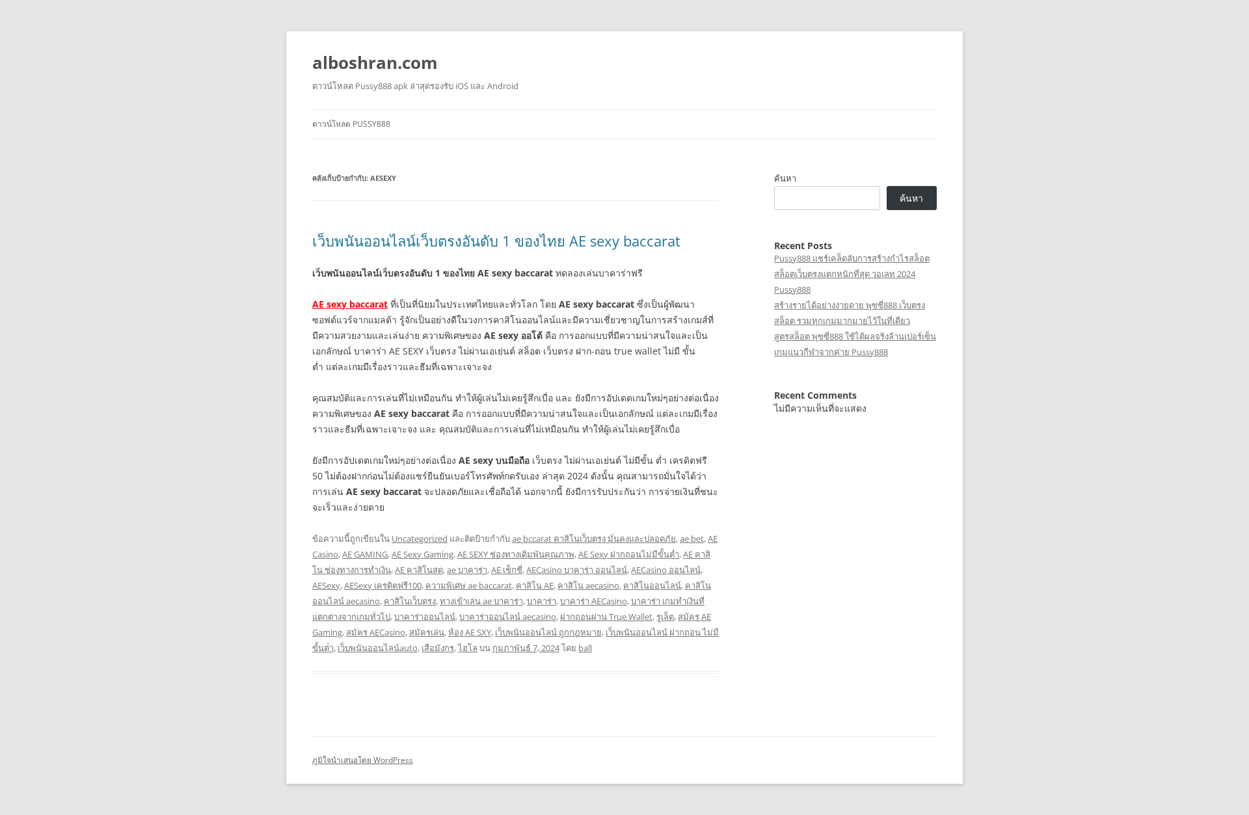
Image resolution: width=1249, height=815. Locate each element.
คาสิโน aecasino (588, 585)
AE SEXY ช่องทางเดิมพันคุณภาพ (515, 554)
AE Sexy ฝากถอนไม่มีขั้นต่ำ (628, 554)
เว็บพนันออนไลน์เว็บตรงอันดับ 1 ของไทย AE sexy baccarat (496, 240)
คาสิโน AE (535, 585)
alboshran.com (375, 62)
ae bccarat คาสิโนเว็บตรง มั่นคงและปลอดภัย (594, 538)
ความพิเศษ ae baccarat (468, 585)
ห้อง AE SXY (469, 632)
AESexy (326, 585)
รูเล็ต (665, 616)
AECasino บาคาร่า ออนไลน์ (576, 570)
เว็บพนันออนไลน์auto (378, 648)
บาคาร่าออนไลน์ (424, 616)
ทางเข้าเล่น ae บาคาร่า (481, 601)
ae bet (692, 538)
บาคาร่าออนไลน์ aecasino (507, 616)
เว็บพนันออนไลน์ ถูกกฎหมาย (548, 632)
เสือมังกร (438, 648)
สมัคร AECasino (375, 632)
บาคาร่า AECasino (593, 601)
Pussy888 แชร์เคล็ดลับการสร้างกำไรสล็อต (852, 258)
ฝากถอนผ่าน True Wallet (606, 616)
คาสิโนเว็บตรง (410, 601)
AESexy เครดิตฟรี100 (383, 585)
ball (585, 648)
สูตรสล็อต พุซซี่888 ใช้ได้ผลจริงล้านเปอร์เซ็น (855, 336)
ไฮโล (467, 648)
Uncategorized (420, 538)
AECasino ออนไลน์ (666, 570)
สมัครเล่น (426, 632)
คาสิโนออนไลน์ (652, 585)
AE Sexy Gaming (422, 554)
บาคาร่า (541, 601)
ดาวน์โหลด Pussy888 (351, 123)
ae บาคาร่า (467, 570)
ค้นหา (785, 178)
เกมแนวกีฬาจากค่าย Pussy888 (831, 352)
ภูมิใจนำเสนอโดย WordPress (362, 760)
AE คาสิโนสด (419, 570)
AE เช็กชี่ (506, 570)
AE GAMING (365, 554)
